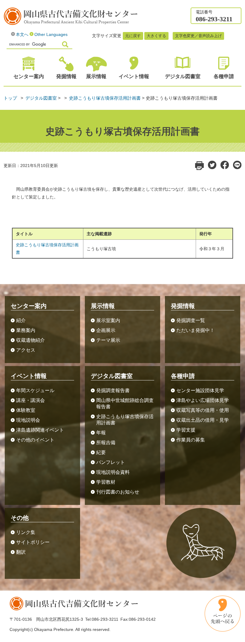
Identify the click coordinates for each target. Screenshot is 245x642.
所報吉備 (105, 442)
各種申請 (224, 76)
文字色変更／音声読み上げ (198, 36)
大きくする (156, 36)
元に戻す (133, 36)
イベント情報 (134, 76)
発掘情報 (66, 76)
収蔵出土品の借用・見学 (202, 420)
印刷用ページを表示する (199, 165)
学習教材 (105, 482)
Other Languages (51, 34)
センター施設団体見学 (202, 390)
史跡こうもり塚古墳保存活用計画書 (105, 98)
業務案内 (25, 330)
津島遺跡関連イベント (40, 429)
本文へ (22, 34)
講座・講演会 (30, 400)
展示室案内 (108, 320)
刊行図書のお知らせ (117, 491)
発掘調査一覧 (190, 320)
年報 (101, 432)
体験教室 (25, 410)
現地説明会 (28, 420)
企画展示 (105, 330)
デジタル (182, 76)
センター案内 (28, 76)
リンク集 (25, 532)
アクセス (25, 350)
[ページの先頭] (223, 614)
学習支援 (185, 429)
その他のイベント (35, 439)
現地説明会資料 (113, 472)
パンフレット (110, 462)
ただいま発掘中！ (195, 330)
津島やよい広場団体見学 (202, 400)
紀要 (101, 452)
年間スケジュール (35, 390)
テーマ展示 (108, 340)
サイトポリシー (33, 542)
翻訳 (21, 552)
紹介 (21, 320)
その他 (20, 517)
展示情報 (96, 76)
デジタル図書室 (41, 98)
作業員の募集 (190, 439)
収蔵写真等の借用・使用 (202, 410)
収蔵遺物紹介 (30, 340)
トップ (10, 98)
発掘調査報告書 (113, 390)
